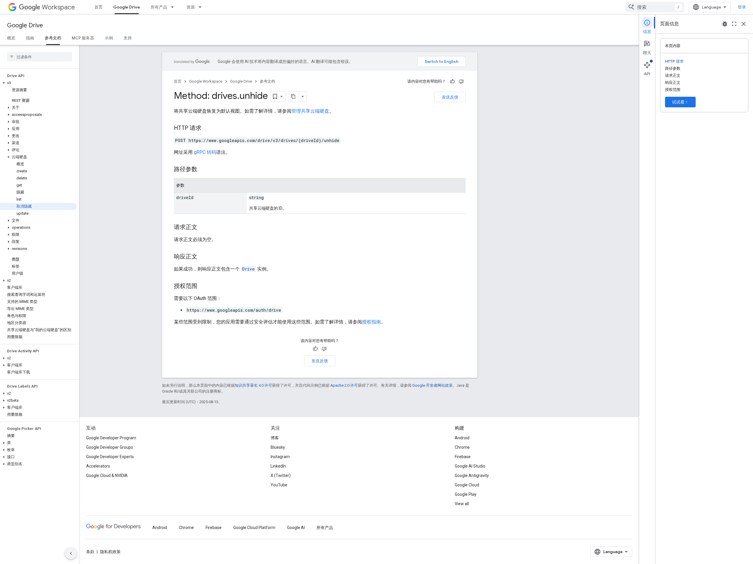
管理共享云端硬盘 (310, 111)
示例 (109, 38)
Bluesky (278, 447)
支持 (128, 38)
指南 (30, 38)
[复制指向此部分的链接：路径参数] (203, 169)
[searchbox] (39, 56)
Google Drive (126, 7)
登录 (742, 7)
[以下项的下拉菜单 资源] (202, 7)
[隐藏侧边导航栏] (71, 553)
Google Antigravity (472, 475)
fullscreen (734, 23)
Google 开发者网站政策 (432, 385)
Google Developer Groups (109, 447)
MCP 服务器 (83, 38)
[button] (38, 82)
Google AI (296, 527)
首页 (98, 7)
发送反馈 (450, 97)
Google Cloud (467, 485)
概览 (11, 38)
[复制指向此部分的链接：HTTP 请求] (207, 128)
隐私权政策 (110, 551)
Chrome (462, 447)
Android (462, 437)
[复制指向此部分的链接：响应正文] (203, 257)
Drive (248, 269)
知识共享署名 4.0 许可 (253, 385)
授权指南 (371, 322)
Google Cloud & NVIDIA (107, 475)
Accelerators (98, 466)
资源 (190, 7)
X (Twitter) (281, 475)
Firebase (463, 456)
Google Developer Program (111, 437)
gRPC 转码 (205, 152)
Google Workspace (205, 81)
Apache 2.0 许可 (344, 385)
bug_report (724, 23)
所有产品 (159, 7)
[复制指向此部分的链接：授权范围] (203, 286)
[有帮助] (452, 81)
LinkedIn (278, 466)
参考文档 (53, 38)
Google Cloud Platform (254, 527)
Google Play (466, 494)
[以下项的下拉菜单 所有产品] (174, 7)
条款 (90, 551)
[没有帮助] (461, 81)
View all (462, 503)
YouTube (279, 485)
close (743, 23)
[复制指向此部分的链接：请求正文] (203, 227)
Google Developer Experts (110, 456)
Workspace (58, 7)
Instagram (280, 456)
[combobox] (654, 7)
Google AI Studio (470, 466)
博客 (275, 437)
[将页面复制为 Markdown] (293, 96)
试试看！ (680, 102)
